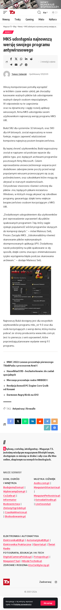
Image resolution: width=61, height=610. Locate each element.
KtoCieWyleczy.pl (38, 565)
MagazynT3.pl (11, 561)
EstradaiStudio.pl (45, 499)
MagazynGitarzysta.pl (47, 487)
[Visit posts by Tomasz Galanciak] (6, 74)
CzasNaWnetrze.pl (16, 512)
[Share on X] (16, 58)
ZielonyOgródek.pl (14, 508)
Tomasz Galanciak (19, 74)
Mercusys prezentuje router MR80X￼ (27, 380)
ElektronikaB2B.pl (13, 540)
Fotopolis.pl (41, 556)
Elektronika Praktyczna (17, 544)
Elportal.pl (39, 544)
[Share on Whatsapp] (21, 58)
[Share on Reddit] (31, 58)
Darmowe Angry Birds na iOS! (23, 394)
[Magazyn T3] (12, 12)
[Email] (16, 64)
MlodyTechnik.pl (32, 561)
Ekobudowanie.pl (15, 516)
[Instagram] (56, 582)
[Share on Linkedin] (26, 58)
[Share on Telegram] (11, 64)
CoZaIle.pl (9, 495)
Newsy (8, 32)
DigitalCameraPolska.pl (17, 556)
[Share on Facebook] (11, 58)
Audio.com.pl (41, 483)
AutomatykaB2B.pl (38, 540)
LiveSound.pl (43, 503)
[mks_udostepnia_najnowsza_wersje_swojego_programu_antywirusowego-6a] (30, 290)
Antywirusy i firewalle (24, 408)
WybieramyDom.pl (14, 491)
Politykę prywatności (22, 604)
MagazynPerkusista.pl (47, 495)
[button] (48, 603)
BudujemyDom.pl (13, 487)
